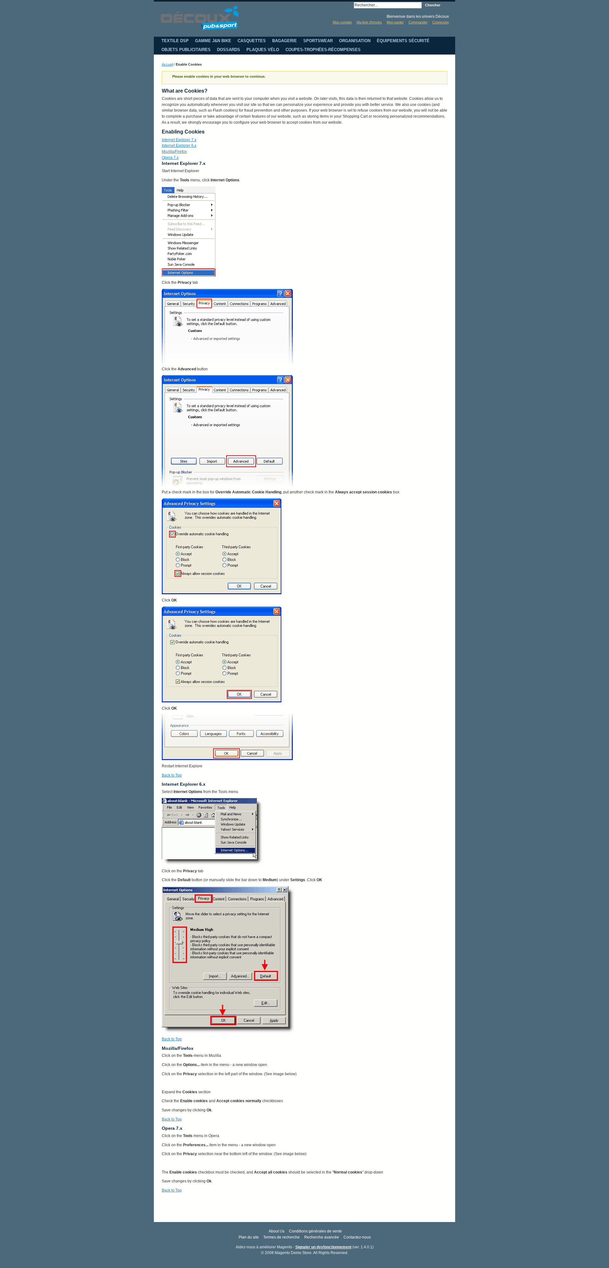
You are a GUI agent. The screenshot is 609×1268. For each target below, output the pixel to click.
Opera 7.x (170, 157)
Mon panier (395, 22)
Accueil (167, 64)
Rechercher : (350, 5)
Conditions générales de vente (315, 1231)
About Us (277, 1231)
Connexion (440, 22)
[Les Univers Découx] (200, 18)
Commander (418, 22)
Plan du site (249, 1237)
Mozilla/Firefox (174, 151)
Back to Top (172, 775)
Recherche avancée (321, 1237)
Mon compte (342, 22)
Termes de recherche (281, 1237)
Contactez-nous (357, 1237)
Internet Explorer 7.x (179, 140)
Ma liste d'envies (369, 22)
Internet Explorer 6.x (179, 145)
